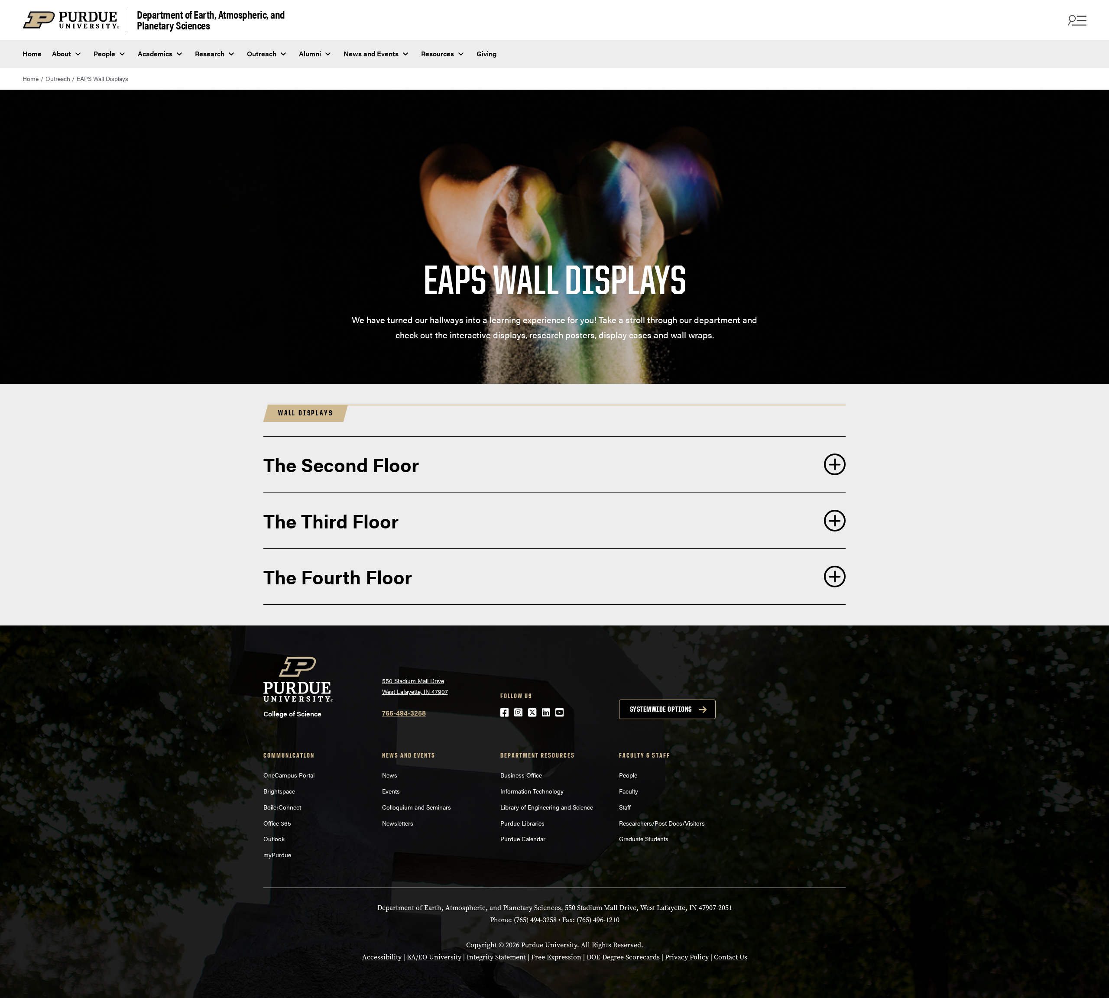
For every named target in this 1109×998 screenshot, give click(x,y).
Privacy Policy (687, 957)
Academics (155, 53)
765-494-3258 (404, 713)
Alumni (310, 53)
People (104, 53)
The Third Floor (331, 520)
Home (32, 53)
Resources (437, 53)
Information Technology (532, 791)
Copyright (481, 944)
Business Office (521, 775)
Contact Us (730, 957)
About (61, 53)
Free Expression (556, 957)
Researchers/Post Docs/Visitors (662, 823)
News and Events (371, 53)
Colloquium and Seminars (416, 807)
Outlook (274, 838)
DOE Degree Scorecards (623, 957)
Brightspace (279, 791)
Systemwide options (661, 709)
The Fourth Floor (337, 576)
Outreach (261, 53)
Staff (625, 807)
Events (391, 791)
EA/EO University (434, 957)
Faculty (628, 791)
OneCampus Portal (289, 775)
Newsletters (397, 823)
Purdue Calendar (522, 838)
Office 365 (277, 823)
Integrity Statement (496, 957)
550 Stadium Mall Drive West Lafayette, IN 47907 (415, 686)
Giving (486, 53)
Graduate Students (643, 838)
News (389, 775)
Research (209, 53)
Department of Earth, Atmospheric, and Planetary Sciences (211, 20)
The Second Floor (341, 464)
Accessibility (382, 957)
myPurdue (277, 854)
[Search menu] (1076, 20)
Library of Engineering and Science (546, 807)
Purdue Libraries (522, 823)
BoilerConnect (282, 807)
